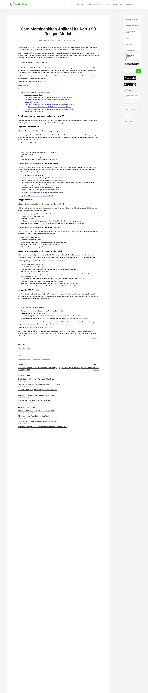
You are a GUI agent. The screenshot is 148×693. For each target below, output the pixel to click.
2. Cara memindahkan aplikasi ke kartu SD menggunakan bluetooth (48, 100)
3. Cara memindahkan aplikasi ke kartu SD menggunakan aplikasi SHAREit (50, 109)
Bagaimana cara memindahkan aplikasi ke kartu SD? (37, 92)
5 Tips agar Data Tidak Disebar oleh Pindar (34, 416)
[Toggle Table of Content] (19, 89)
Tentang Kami (98, 4)
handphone (36, 359)
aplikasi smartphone (24, 359)
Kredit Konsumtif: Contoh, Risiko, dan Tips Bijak (36, 379)
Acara (121, 4)
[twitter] (29, 350)
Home (72, 4)
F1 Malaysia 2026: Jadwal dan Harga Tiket (34, 401)
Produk (89, 4)
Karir (107, 4)
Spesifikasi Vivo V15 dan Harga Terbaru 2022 (38, 327)
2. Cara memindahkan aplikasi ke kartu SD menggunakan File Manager (49, 107)
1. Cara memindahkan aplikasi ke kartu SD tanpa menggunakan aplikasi (50, 97)
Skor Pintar (80, 4)
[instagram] (24, 350)
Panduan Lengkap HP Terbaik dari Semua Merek (36, 411)
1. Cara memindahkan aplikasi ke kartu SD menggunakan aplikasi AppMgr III (51, 104)
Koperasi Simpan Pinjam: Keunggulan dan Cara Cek (37, 390)
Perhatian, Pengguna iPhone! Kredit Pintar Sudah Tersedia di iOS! (42, 427)
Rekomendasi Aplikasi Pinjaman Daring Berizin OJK (37, 421)
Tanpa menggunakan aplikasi (33, 95)
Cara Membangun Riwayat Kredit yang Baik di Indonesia (39, 384)
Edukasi (114, 4)
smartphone (46, 359)
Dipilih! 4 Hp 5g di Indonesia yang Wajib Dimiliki (38, 196)
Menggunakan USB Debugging (33, 111)
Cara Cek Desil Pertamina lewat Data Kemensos (36, 395)
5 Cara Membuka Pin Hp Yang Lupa (35, 81)
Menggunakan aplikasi (31, 102)
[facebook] (19, 350)
